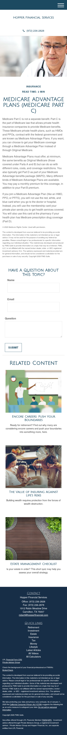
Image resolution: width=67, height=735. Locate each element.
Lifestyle (33, 646)
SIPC (50, 720)
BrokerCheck (7, 670)
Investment (33, 630)
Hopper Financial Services (33, 17)
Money (33, 643)
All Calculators (33, 656)
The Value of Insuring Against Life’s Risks (33, 493)
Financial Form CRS (14, 659)
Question (10, 318)
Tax (33, 640)
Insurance (33, 637)
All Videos (33, 653)
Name (10, 280)
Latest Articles (33, 650)
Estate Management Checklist (33, 564)
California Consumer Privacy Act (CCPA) (26, 704)
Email (10, 299)
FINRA (44, 720)
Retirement (33, 627)
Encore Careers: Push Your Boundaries (33, 418)
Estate (33, 633)
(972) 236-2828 (35, 30)
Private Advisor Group (11, 662)
